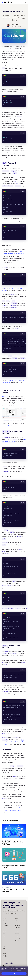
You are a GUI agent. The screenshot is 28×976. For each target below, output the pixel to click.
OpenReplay (5, 396)
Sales (4, 946)
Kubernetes (17, 927)
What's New (5, 920)
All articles (14, 8)
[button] (25, 2)
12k (21, 2)
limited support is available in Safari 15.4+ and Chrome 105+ (13, 742)
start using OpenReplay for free (10, 426)
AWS (16, 920)
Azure (16, 923)
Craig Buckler (14, 24)
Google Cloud (17, 925)
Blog (4, 935)
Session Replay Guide (7, 938)
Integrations (5, 925)
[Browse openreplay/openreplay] (3, 956)
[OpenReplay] (8, 963)
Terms (4, 948)
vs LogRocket (18, 935)
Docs (4, 933)
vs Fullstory (17, 933)
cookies (19, 970)
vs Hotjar (17, 940)
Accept (14, 973)
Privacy (4, 950)
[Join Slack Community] (6, 956)
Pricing (4, 923)
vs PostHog (17, 938)
